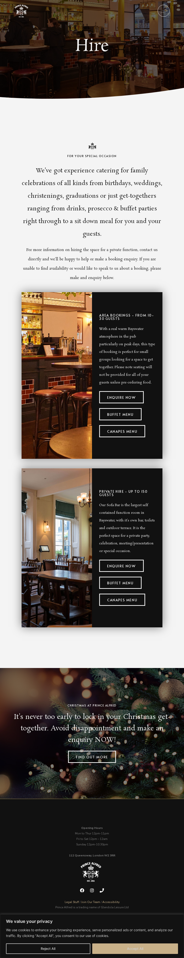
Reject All (48, 949)
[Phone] (102, 890)
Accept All (135, 949)
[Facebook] (82, 890)
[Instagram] (92, 890)
